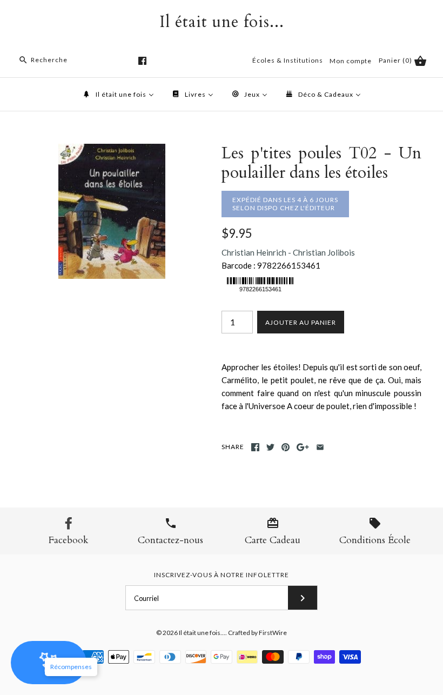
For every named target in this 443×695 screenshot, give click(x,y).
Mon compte (351, 61)
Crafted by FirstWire (257, 633)
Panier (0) (396, 60)
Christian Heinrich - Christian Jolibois (288, 252)
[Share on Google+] (303, 447)
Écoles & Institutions (287, 60)
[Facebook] (142, 61)
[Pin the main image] (285, 447)
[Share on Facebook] (255, 447)
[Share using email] (320, 447)
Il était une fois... (202, 633)
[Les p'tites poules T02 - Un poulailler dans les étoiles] (111, 150)
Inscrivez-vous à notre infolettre (221, 575)
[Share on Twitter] (270, 447)
